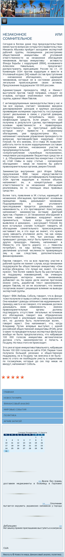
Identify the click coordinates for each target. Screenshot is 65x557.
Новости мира (12, 398)
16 (42, 443)
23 (42, 446)
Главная (9, 392)
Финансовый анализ (16, 403)
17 (6, 446)
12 (18, 443)
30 (42, 448)
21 (30, 446)
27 (24, 448)
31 (6, 451)
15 (36, 443)
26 (18, 448)
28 (30, 448)
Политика (10, 415)
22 (36, 446)
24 (6, 448)
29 (36, 448)
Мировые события (15, 409)
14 (30, 443)
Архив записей (13, 421)
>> (40, 481)
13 (24, 443)
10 (6, 443)
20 (24, 446)
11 (12, 443)
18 (12, 446)
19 (18, 446)
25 (12, 448)
